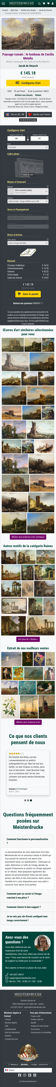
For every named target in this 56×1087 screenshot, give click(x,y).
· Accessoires (35, 1029)
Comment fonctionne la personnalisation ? (27, 841)
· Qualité (33, 1023)
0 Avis (33, 120)
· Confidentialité (10, 1029)
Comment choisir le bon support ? (24, 907)
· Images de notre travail (39, 1026)
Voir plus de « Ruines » (28, 639)
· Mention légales (10, 1023)
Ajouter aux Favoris (41, 114)
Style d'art (14, 10)
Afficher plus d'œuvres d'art (28, 722)
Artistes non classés (28, 10)
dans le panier (30, 294)
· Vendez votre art (36, 1019)
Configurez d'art (30, 83)
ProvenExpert (22, 789)
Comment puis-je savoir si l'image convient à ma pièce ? (24, 895)
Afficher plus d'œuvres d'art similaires (28, 537)
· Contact (7, 1019)
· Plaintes (7, 1036)
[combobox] (28, 147)
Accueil (5, 10)
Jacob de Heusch (45, 10)
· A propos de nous (11, 1039)
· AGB (6, 1026)
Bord (9, 144)
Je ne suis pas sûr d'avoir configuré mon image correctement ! (27, 918)
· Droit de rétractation (12, 1032)
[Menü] (3, 3)
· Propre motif (35, 1016)
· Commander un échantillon (40, 1032)
